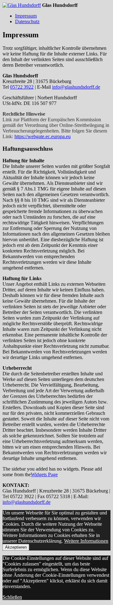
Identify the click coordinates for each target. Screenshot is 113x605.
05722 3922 (22, 87)
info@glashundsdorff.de (76, 87)
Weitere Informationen (86, 541)
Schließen (12, 597)
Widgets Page (44, 474)
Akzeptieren (16, 547)
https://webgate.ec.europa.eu (42, 136)
